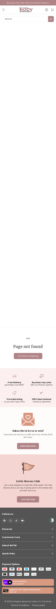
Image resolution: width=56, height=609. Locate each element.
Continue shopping (28, 356)
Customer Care (11, 537)
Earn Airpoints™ (18, 583)
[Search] (51, 19)
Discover (7, 529)
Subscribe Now (28, 445)
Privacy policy (38, 605)
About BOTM (9, 545)
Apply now (12, 592)
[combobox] (28, 19)
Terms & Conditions (20, 605)
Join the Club (28, 499)
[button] (4, 9)
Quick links (8, 553)
